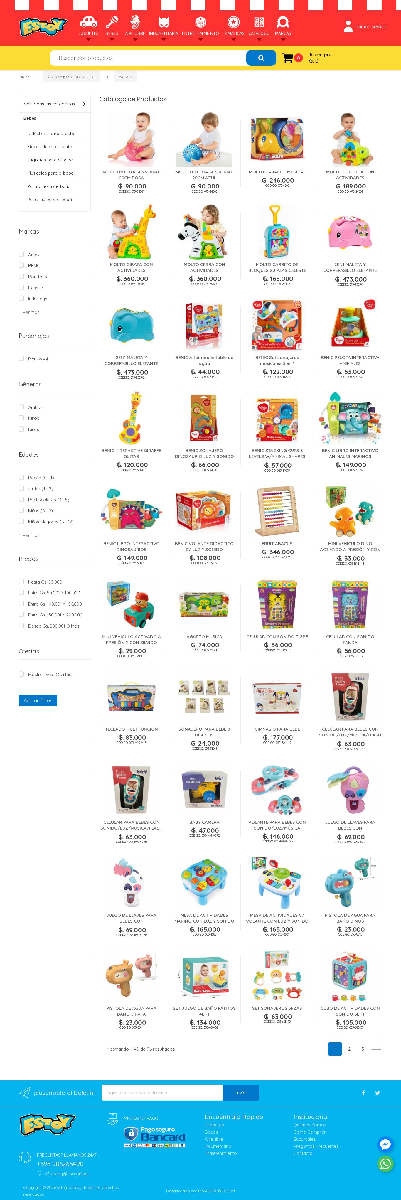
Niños (33, 418)
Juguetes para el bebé (50, 160)
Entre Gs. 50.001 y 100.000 (54, 593)
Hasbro (35, 288)
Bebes (112, 33)
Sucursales (305, 1139)
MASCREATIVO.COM (216, 1191)
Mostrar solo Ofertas (49, 674)
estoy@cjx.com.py (70, 1174)
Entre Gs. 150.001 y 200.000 (55, 615)
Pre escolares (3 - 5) (48, 500)
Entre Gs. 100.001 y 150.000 (55, 604)
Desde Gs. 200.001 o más (53, 626)
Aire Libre (135, 33)
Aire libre (214, 1139)
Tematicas (234, 33)
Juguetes (88, 33)
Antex (33, 254)
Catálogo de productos (72, 76)
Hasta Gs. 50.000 (45, 582)
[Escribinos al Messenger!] (385, 1145)
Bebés (125, 76)
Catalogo (259, 33)
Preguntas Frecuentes (316, 1146)
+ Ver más (29, 312)
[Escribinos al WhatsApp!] (385, 1165)
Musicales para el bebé (50, 173)
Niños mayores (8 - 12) (51, 522)
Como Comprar (310, 1132)
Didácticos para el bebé (51, 133)
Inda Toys (37, 298)
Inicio (24, 76)
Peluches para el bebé (49, 199)
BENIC (34, 265)
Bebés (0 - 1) (41, 478)
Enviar (241, 1092)
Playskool (38, 359)
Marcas (283, 33)
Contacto (303, 1153)
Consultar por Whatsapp (133, 1058)
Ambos (35, 407)
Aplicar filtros (38, 700)
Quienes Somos (310, 1124)
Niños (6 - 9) (40, 510)
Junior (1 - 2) (40, 488)
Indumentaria (163, 33)
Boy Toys (37, 276)
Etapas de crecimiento (49, 146)
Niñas (33, 429)
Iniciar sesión (371, 26)
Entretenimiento (200, 33)
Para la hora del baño (49, 186)
